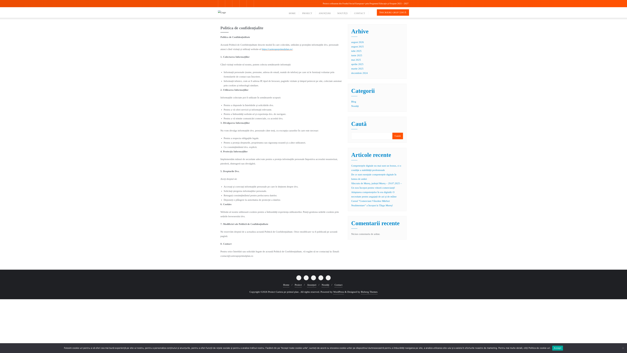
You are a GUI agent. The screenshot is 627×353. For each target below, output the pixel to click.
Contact (338, 285)
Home (286, 285)
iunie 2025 (356, 55)
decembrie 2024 (359, 73)
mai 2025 (356, 60)
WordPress (338, 292)
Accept (557, 348)
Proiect (298, 285)
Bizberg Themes (369, 292)
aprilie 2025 (357, 64)
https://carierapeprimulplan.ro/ (277, 49)
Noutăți (355, 106)
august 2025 (357, 46)
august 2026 (357, 42)
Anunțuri (311, 285)
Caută (359, 124)
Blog (353, 101)
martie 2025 (357, 68)
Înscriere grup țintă (392, 12)
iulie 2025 (356, 51)
